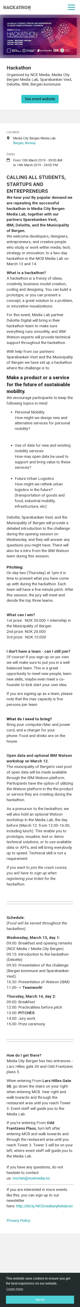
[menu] (71, 7)
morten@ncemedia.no (31, 1178)
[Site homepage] (17, 7)
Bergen (18, 143)
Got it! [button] (40, 1299)
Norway (30, 143)
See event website (40, 99)
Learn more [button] (15, 1289)
